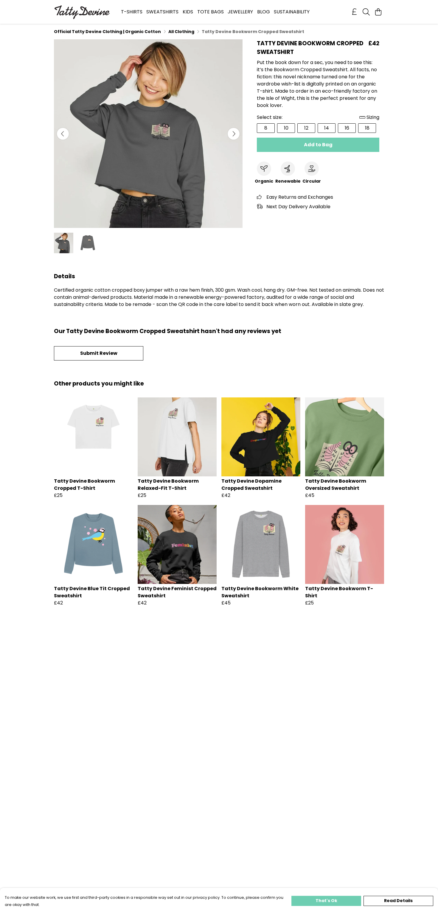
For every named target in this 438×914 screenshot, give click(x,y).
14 (326, 128)
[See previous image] (63, 134)
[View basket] (378, 12)
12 (306, 128)
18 (367, 128)
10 (286, 128)
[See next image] (234, 134)
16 (347, 128)
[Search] (366, 12)
